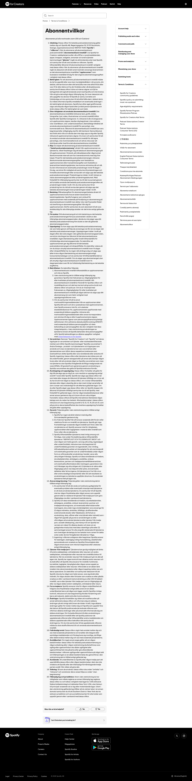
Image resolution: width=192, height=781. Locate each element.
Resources (87, 4)
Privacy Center (18, 776)
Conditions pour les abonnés (131, 171)
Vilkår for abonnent (128, 147)
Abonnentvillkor (126, 224)
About (40, 739)
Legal (7, 776)
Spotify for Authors (72, 759)
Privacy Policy (32, 776)
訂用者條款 (124, 139)
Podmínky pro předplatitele (131, 143)
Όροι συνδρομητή (127, 182)
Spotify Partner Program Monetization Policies (129, 111)
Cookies (44, 776)
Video (96, 4)
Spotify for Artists (72, 754)
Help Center (69, 739)
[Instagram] (184, 736)
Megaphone (70, 744)
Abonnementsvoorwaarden (131, 152)
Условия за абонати (128, 135)
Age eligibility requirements (131, 106)
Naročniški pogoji (127, 216)
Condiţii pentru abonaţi (129, 207)
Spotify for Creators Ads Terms (132, 117)
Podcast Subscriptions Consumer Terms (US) (129, 129)
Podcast (104, 4)
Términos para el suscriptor (130, 220)
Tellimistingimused (127, 163)
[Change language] (186, 4)
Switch (112, 4)
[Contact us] (103, 720)
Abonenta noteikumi (128, 190)
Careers (41, 749)
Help (119, 4)
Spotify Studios (71, 749)
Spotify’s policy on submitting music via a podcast (131, 100)
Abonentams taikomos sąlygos (132, 195)
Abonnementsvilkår (128, 199)
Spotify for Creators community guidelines (129, 94)
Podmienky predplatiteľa (130, 211)
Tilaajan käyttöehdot (128, 167)
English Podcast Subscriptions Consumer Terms (132, 157)
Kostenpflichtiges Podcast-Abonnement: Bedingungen (131, 176)
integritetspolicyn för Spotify (69, 336)
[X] (177, 736)
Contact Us (42, 754)
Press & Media (43, 744)
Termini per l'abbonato (129, 186)
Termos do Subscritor (128, 203)
